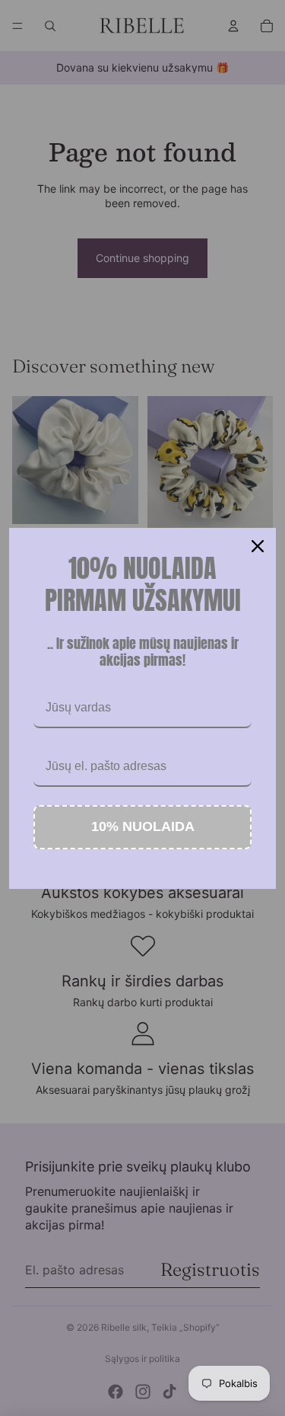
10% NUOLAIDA (143, 826)
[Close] (257, 546)
